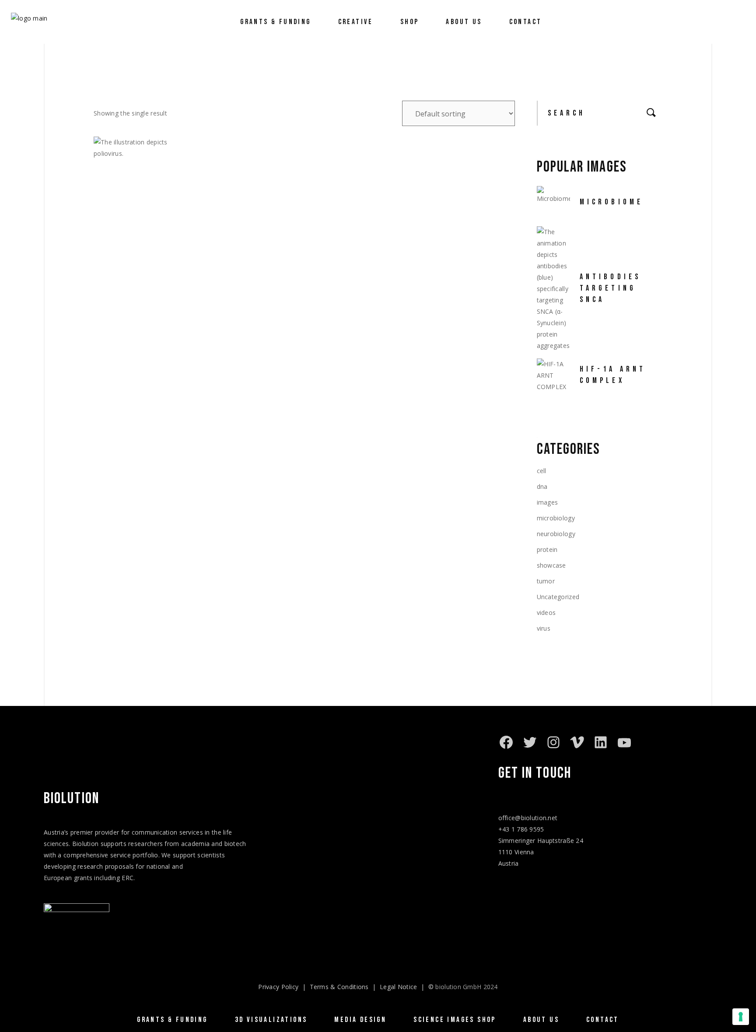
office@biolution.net (528, 818)
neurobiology (556, 534)
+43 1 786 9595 (521, 829)
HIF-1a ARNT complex (613, 375)
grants (83, 878)
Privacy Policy (278, 987)
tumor (546, 581)
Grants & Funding (172, 1019)
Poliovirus (127, 244)
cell (541, 471)
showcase (551, 565)
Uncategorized (558, 597)
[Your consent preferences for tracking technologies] (740, 1016)
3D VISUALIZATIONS (271, 1019)
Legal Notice (398, 987)
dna (542, 486)
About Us (541, 1019)
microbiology (556, 518)
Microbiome (612, 202)
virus (543, 628)
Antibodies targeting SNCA (610, 288)
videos (546, 612)
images (547, 502)
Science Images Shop (454, 1019)
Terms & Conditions (339, 987)
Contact (602, 1019)
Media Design (360, 1019)
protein (547, 549)
